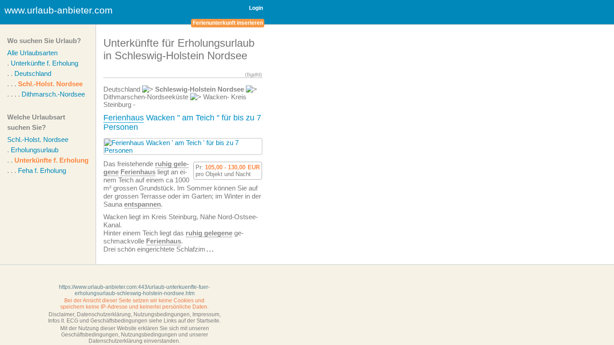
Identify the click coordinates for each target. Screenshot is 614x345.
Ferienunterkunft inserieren (228, 23)
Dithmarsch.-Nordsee (53, 94)
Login (256, 8)
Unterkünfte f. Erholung (44, 63)
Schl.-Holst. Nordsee (50, 84)
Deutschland (32, 73)
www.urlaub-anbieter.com (58, 10)
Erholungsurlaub (34, 150)
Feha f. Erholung (42, 170)
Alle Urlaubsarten (32, 53)
